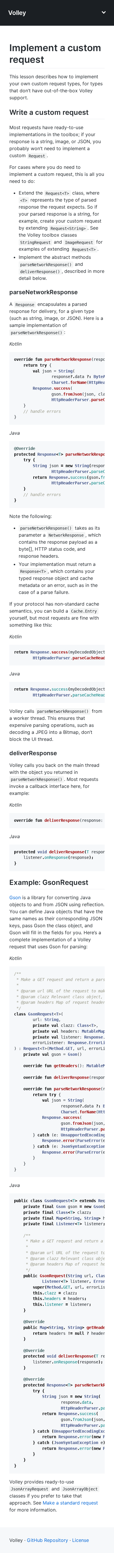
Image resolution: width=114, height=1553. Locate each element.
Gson (15, 897)
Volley (17, 12)
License (80, 1540)
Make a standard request (70, 1503)
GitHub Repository (47, 1540)
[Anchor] (92, 111)
